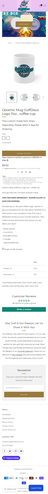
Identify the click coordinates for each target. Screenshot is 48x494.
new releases (17, 355)
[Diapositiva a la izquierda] (4, 97)
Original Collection (25, 351)
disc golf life (30, 179)
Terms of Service (9, 430)
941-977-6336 (7, 445)
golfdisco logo (9, 182)
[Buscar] (45, 6)
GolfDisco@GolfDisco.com (13, 442)
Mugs (40, 182)
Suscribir (24, 394)
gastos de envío (10, 168)
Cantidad (6, 143)
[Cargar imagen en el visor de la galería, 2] (24, 97)
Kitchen (33, 182)
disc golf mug (9, 181)
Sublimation (17, 184)
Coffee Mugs (12, 178)
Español (23, 473)
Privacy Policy (8, 426)
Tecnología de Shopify (24, 488)
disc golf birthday (25, 178)
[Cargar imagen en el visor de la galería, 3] (36, 97)
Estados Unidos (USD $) (23, 469)
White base (27, 184)
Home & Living (22, 182)
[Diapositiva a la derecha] (42, 97)
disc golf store (22, 181)
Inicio (10, 43)
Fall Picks (32, 181)
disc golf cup (38, 178)
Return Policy (7, 422)
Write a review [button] (24, 309)
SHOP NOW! (24, 24)
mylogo (7, 184)
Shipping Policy (8, 418)
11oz (5, 138)
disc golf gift (19, 179)
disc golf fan (8, 179)
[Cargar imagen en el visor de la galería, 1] (12, 97)
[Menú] (3, 6)
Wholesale (6, 414)
